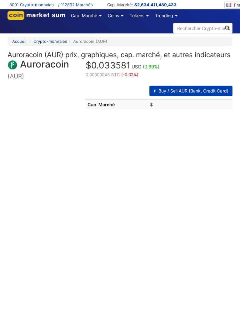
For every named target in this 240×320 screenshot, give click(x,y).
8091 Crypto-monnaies (31, 4)
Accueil (19, 41)
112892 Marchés (77, 4)
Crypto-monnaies (50, 41)
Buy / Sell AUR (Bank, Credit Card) (192, 90)
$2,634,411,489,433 (155, 4)
